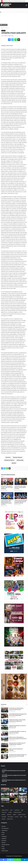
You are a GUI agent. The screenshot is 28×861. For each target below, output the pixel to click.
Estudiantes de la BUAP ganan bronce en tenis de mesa (16, 709)
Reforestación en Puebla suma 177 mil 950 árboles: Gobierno (17, 743)
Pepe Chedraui (10, 816)
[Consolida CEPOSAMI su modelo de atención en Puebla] (4, 733)
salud (25, 816)
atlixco (11, 810)
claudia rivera (4, 812)
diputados (3, 814)
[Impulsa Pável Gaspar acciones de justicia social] (4, 727)
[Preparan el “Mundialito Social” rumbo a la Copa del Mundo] (7, 481)
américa (8, 457)
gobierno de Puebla (21, 814)
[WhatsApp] (7, 468)
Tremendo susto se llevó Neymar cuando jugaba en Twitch (20, 487)
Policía (3, 846)
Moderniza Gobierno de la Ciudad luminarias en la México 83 (17, 720)
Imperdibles (4, 836)
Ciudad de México (9, 460)
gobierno (14, 814)
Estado (3, 832)
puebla (14, 463)
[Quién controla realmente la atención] (4, 750)
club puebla (20, 460)
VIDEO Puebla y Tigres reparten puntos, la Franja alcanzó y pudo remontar (6, 502)
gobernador (9, 814)
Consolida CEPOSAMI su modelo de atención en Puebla (17, 732)
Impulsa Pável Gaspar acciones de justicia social (13, 1)
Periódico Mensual (5, 844)
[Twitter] (5, 468)
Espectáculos (4, 830)
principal (16, 816)
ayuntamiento (16, 810)
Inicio (3, 27)
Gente (3, 834)
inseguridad (4, 816)
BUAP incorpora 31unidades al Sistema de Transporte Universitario (18, 738)
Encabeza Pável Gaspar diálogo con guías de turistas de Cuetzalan (18, 755)
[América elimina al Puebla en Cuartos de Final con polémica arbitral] (21, 495)
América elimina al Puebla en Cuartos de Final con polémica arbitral (21, 502)
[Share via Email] (10, 468)
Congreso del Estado (17, 812)
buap (22, 810)
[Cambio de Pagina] (6, 5)
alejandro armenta (5, 810)
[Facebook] (2, 468)
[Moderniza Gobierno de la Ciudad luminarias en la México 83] (4, 721)
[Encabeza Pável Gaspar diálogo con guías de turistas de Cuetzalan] (4, 756)
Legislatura (4, 838)
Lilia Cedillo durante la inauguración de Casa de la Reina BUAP (18, 714)
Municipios (4, 840)
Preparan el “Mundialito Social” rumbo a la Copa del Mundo (7, 487)
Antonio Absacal (18, 457)
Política (3, 848)
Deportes (7, 27)
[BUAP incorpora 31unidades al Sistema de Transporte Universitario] (4, 739)
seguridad (3, 818)
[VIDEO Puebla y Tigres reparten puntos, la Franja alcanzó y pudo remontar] (7, 495)
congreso (10, 812)
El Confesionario (5, 828)
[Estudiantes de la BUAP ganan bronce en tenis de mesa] (4, 710)
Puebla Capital (5, 850)
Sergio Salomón (10, 818)
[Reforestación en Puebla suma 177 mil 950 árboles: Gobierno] (4, 744)
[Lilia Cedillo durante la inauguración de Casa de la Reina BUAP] (4, 715)
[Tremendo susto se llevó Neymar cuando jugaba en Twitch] (21, 481)
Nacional (3, 842)
